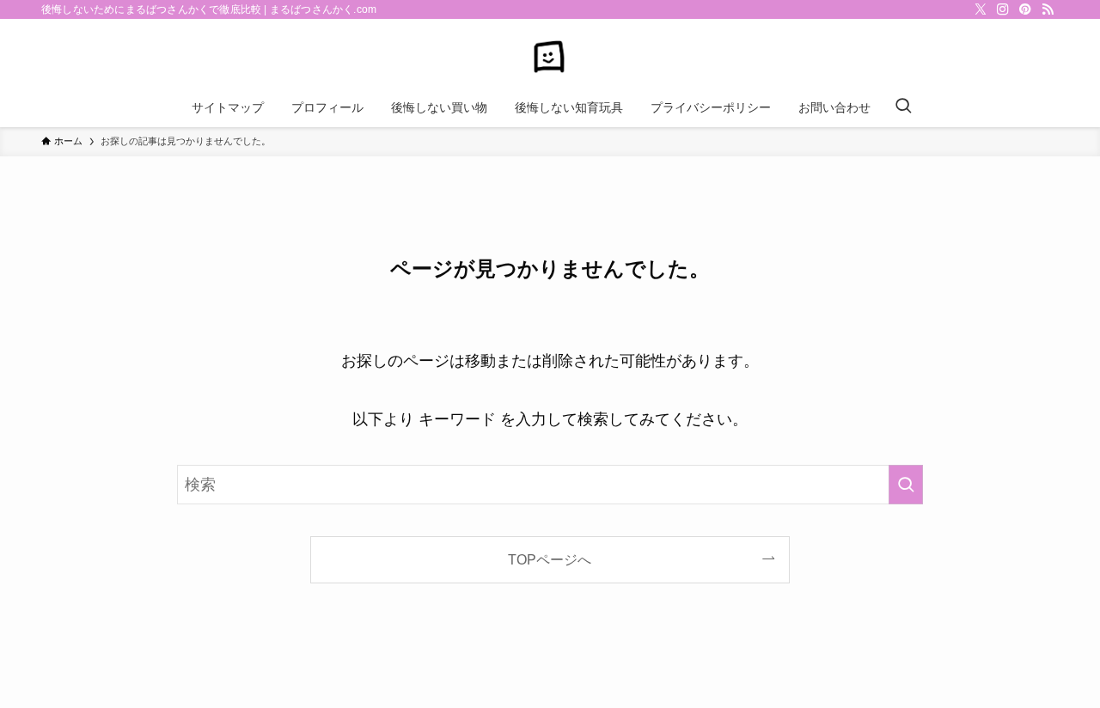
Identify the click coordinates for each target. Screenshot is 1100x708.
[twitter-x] (980, 9)
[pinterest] (1025, 9)
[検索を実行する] (906, 484)
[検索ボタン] (903, 107)
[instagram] (1003, 9)
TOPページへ (549, 559)
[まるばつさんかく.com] (550, 57)
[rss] (1047, 9)
